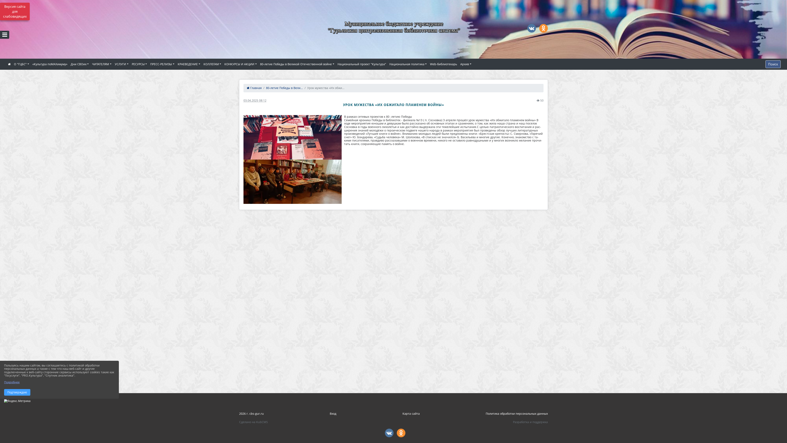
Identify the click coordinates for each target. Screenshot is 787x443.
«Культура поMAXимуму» (49, 64)
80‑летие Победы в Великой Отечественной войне (296, 64)
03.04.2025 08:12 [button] (254, 100)
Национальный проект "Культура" (362, 64)
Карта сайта (411, 414)
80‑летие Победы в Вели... (284, 88)
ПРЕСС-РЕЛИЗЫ (161, 64)
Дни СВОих (78, 64)
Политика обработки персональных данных (517, 414)
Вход (333, 414)
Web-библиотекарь (443, 64)
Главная (255, 88)
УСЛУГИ (120, 64)
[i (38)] (292, 182)
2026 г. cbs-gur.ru (251, 414)
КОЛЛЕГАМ (211, 64)
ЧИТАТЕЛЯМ (100, 64)
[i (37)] (292, 137)
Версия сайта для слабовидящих (15, 11)
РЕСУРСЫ (138, 64)
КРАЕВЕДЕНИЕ (188, 64)
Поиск (773, 64)
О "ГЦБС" (20, 64)
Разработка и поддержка (530, 422)
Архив (464, 64)
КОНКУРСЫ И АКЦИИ (239, 64)
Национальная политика (406, 64)
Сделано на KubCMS (253, 422)
